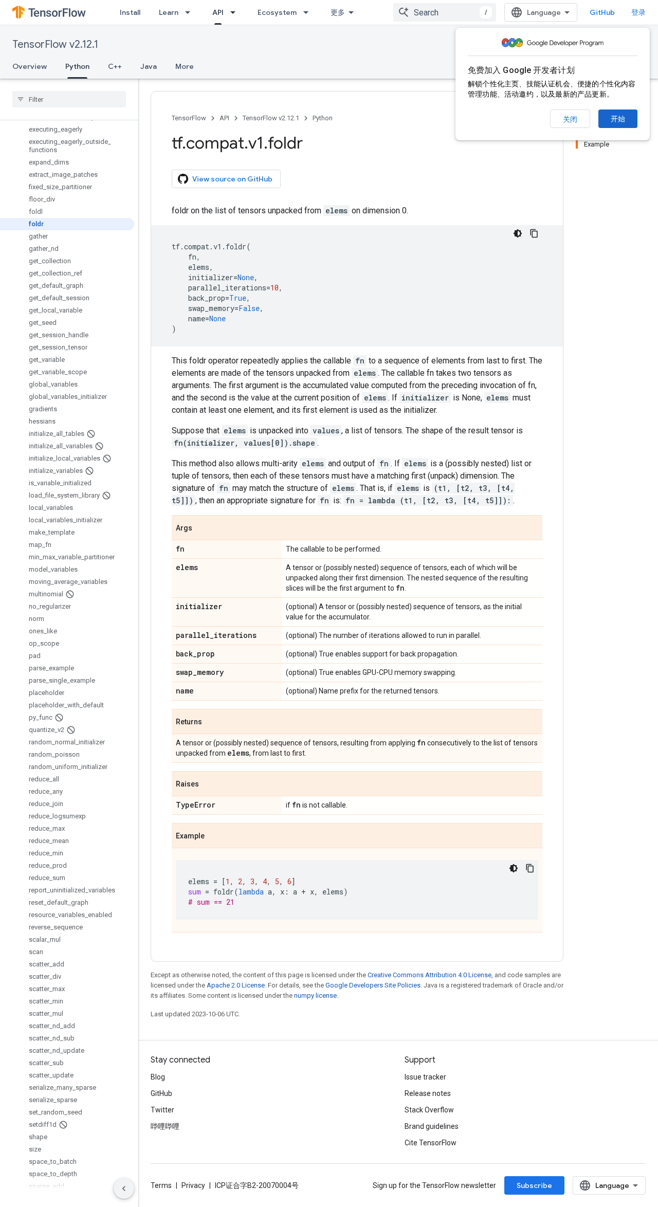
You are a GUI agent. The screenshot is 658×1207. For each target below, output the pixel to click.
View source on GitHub (232, 179)
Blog (158, 1077)
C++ (115, 66)
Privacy (193, 1185)
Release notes (428, 1093)
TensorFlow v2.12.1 (55, 44)
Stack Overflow (429, 1110)
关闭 (570, 119)
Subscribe (534, 1185)
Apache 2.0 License (236, 985)
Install (130, 12)
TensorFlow (189, 118)
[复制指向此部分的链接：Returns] (212, 722)
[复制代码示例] (534, 233)
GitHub (602, 12)
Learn (168, 12)
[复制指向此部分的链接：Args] (202, 528)
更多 (338, 12)
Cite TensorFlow (430, 1143)
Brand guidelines (432, 1126)
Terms (161, 1185)
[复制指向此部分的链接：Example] (215, 836)
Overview (29, 66)
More (184, 66)
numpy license (315, 995)
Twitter (162, 1110)
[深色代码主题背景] (517, 233)
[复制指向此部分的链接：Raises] (209, 784)
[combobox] (444, 12)
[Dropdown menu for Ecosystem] (309, 12)
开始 (618, 118)
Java (148, 66)
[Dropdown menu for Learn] (190, 12)
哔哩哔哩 (165, 1126)
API (218, 12)
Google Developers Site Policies (373, 985)
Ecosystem (277, 12)
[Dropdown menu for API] (236, 12)
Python (77, 66)
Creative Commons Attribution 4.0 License (429, 975)
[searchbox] (69, 99)
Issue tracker (425, 1077)
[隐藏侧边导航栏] (124, 1188)
